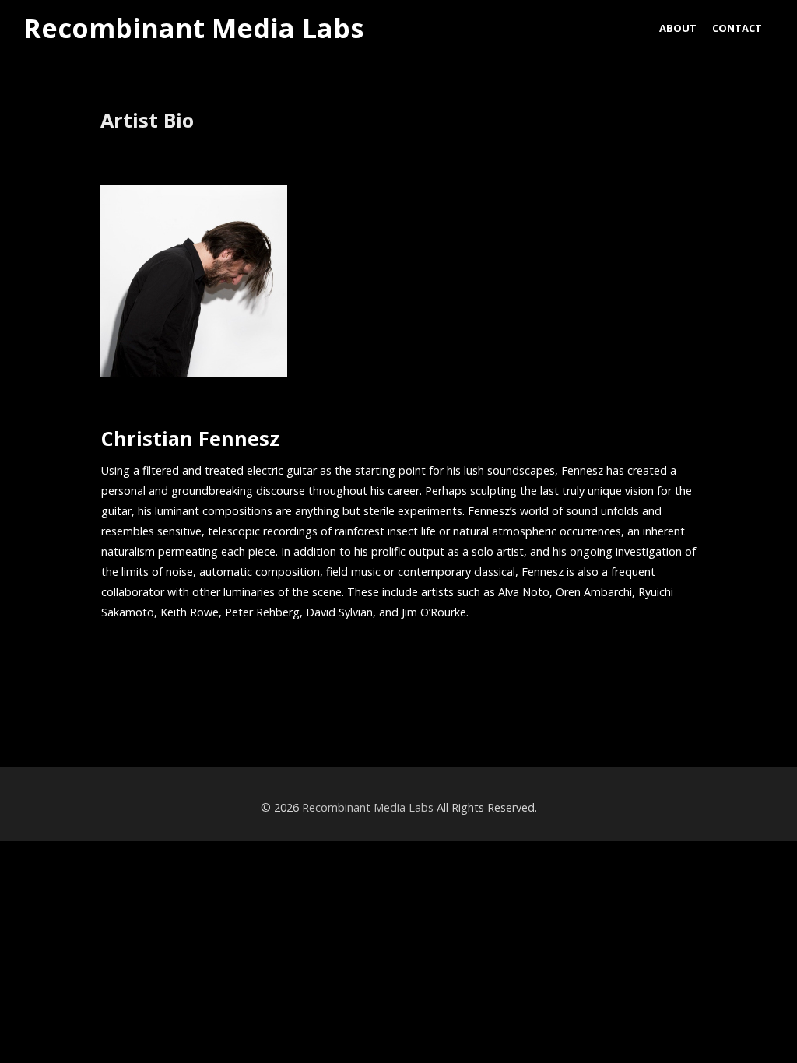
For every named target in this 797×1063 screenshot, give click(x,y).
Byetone (60, 705)
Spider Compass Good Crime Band (649, 705)
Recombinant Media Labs (193, 28)
